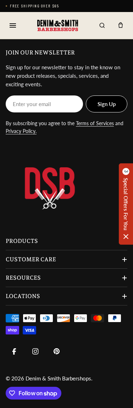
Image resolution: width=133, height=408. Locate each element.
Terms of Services (95, 123)
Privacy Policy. (21, 131)
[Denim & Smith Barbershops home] (57, 25)
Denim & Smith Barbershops (58, 378)
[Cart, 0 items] (120, 25)
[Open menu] (13, 25)
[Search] (102, 25)
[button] (126, 204)
